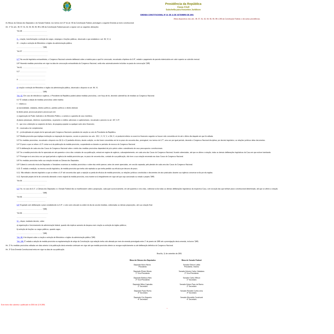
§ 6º (18, 205)
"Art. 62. (20, 96)
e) (17, 88)
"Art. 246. (20, 241)
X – (18, 39)
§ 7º (18, 59)
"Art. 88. (20, 237)
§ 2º (18, 189)
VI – (18, 221)
